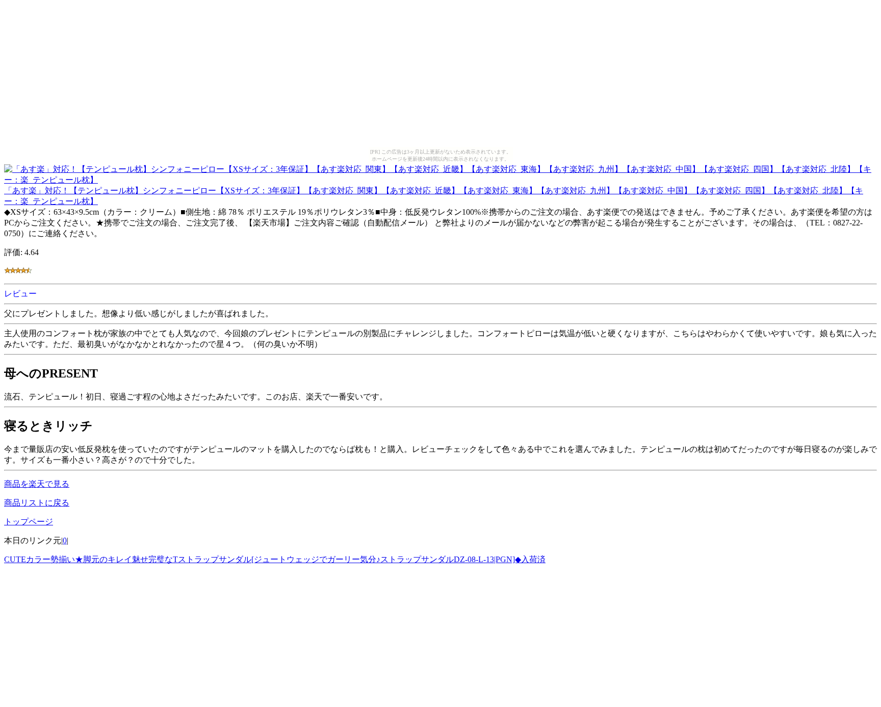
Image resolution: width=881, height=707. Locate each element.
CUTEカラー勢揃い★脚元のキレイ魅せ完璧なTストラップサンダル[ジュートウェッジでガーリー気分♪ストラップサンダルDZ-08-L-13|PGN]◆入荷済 (275, 559)
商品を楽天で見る (36, 483)
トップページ (28, 521)
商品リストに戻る (36, 502)
